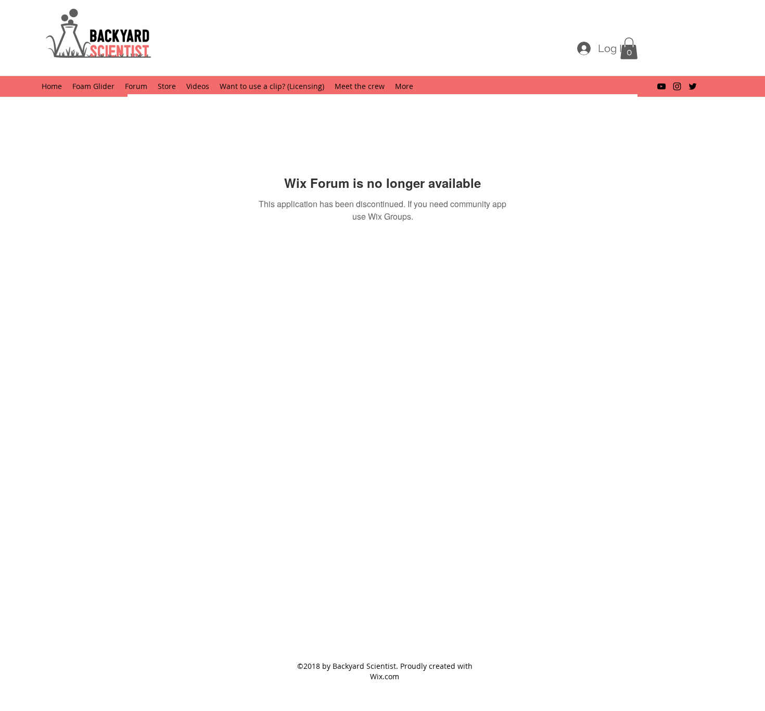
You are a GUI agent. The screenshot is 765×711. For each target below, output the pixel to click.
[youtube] (661, 86)
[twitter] (692, 86)
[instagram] (677, 86)
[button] (629, 48)
